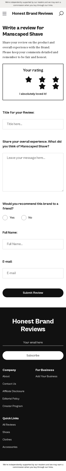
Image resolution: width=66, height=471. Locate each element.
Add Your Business (46, 376)
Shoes (6, 432)
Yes (12, 217)
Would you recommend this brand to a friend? (30, 206)
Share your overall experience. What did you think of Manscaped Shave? (32, 144)
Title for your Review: (18, 113)
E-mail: (7, 262)
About (6, 376)
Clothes (7, 439)
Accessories (10, 447)
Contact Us (9, 383)
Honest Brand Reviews (32, 13)
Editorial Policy (11, 398)
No (30, 217)
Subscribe (33, 355)
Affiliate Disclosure (13, 391)
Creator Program (13, 406)
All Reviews (9, 424)
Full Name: (10, 233)
